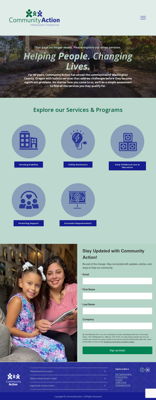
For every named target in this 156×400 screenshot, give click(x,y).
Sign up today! (117, 350)
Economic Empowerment (78, 223)
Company (88, 319)
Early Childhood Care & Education (127, 166)
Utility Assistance (78, 164)
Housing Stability (28, 164)
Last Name (89, 304)
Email (86, 274)
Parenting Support (28, 223)
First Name (89, 289)
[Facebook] (142, 370)
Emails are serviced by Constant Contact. (119, 341)
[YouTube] (147, 370)
